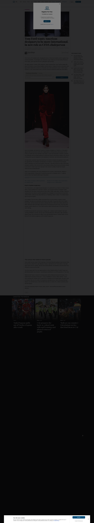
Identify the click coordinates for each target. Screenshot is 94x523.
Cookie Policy (56, 520)
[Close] (88, 519)
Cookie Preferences (79, 520)
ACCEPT (78, 517)
